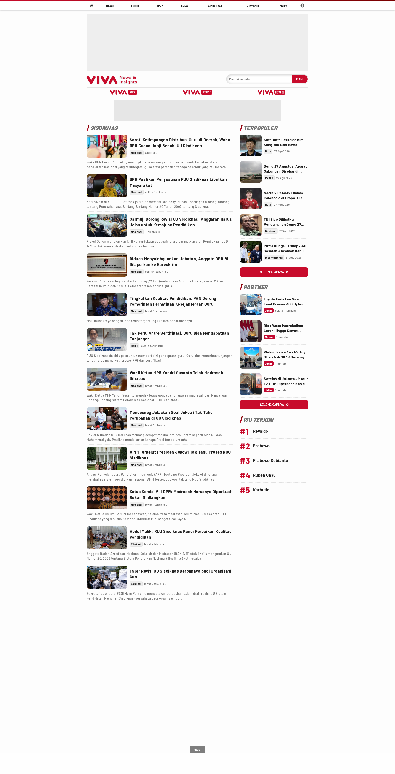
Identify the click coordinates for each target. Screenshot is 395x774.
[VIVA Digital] (123, 92)
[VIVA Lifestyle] (197, 92)
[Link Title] (107, 146)
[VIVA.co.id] (114, 79)
